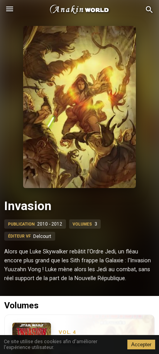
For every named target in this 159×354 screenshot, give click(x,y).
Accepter (141, 344)
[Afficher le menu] (9, 9)
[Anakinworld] (79, 9)
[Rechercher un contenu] (149, 10)
